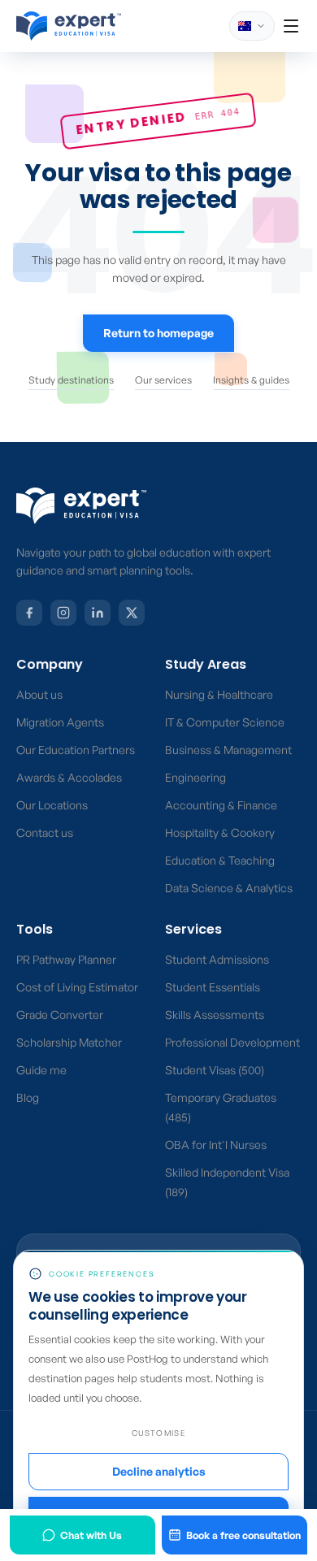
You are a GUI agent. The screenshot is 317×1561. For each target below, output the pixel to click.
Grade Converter (59, 1014)
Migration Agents (60, 722)
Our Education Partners (75, 750)
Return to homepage (158, 333)
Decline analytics (159, 1471)
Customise (158, 1432)
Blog (27, 1097)
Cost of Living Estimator (77, 987)
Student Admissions (217, 959)
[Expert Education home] (68, 26)
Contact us (44, 832)
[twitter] (132, 613)
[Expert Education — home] (81, 506)
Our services (163, 380)
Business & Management (228, 750)
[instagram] (63, 613)
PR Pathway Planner (66, 959)
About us (39, 694)
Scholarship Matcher (69, 1042)
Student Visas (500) (214, 1070)
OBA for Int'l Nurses (216, 1144)
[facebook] (29, 613)
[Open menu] (291, 26)
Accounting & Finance (221, 805)
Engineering (195, 777)
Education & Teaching (220, 860)
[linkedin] (98, 613)
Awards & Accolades (69, 777)
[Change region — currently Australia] (252, 26)
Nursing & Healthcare (219, 694)
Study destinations (71, 380)
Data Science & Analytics (229, 888)
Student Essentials (212, 987)
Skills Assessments (214, 1014)
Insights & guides (251, 380)
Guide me (41, 1070)
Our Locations (52, 805)
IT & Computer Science (224, 722)
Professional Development (232, 1042)
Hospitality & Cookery (220, 832)
